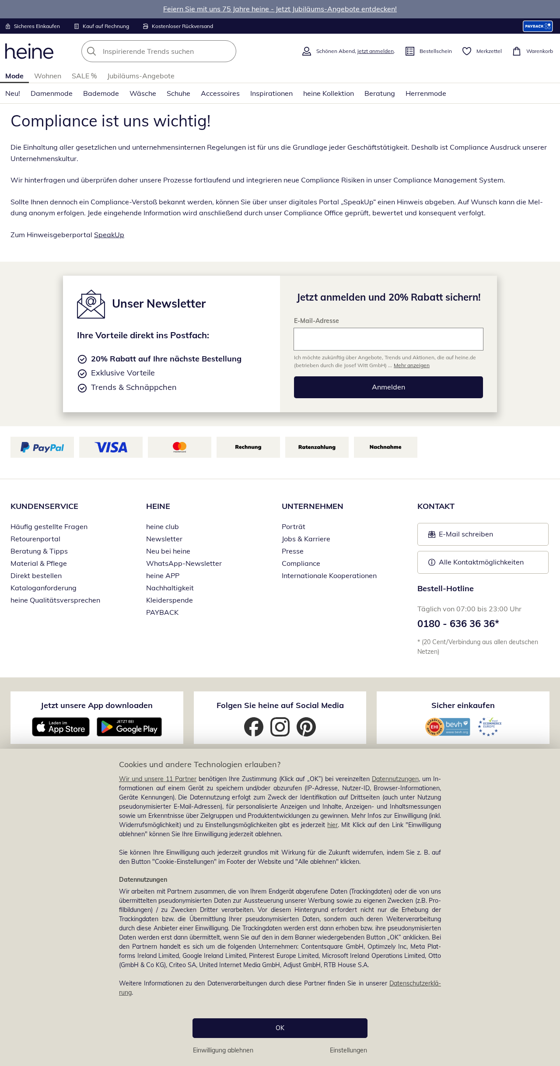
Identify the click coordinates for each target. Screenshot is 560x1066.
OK (280, 1028)
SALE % (84, 75)
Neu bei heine (168, 551)
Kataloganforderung (43, 587)
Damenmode (52, 93)
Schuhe (178, 93)
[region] (280, 907)
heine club (162, 526)
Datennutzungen (395, 779)
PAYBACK (162, 612)
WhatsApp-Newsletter (184, 563)
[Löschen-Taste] (227, 51)
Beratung (379, 93)
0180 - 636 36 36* (458, 623)
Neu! (12, 93)
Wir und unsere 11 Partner (157, 779)
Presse (293, 551)
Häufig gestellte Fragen (49, 526)
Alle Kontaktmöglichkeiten (481, 562)
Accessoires (220, 93)
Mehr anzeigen (412, 365)
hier (332, 825)
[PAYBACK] (538, 26)
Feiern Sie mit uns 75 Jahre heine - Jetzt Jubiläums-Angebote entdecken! (280, 8)
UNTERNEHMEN (312, 506)
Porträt (293, 526)
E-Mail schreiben (460, 536)
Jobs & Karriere (306, 538)
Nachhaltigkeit (170, 587)
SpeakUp (109, 234)
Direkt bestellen (36, 575)
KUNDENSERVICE (44, 506)
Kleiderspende (169, 600)
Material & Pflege (38, 563)
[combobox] (178, 51)
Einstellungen (348, 1050)
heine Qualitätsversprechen (55, 600)
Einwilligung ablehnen (223, 1050)
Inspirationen (271, 93)
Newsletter (164, 538)
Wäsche (143, 93)
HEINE (158, 506)
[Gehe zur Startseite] (29, 51)
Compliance (301, 563)
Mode (14, 75)
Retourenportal (35, 538)
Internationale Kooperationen (329, 575)
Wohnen (47, 75)
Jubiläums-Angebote (141, 75)
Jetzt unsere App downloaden (97, 705)
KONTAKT (436, 506)
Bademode (101, 93)
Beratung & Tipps (39, 551)
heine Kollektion (328, 93)
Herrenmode (426, 93)
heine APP (162, 575)
